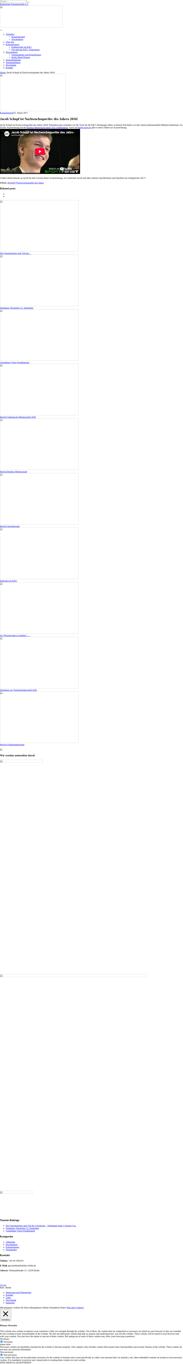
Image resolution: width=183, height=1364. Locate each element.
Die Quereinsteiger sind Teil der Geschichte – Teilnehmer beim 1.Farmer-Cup (41, 1226)
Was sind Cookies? (75, 1307)
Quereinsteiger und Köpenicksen (26, 55)
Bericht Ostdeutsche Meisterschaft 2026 (18, 417)
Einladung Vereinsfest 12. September (16, 308)
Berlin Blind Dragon (20, 57)
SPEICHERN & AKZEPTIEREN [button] (15, 1362)
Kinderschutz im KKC (21, 47)
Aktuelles (10, 34)
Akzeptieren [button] (54, 1307)
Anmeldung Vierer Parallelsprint (14, 362)
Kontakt (9, 67)
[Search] (28, 2)
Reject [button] (63, 1307)
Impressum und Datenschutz (18, 1292)
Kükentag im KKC (8, 581)
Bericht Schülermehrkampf (12, 744)
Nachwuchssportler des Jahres (30, 183)
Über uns (10, 42)
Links (8, 1297)
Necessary (8, 1342)
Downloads (11, 65)
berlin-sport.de (84, 127)
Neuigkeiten (11, 1250)
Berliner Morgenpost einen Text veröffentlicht (47, 127)
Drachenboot (17, 39)
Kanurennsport (18, 37)
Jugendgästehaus (13, 60)
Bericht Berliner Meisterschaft (13, 471)
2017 (14, 183)
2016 (9, 183)
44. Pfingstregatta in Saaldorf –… (15, 635)
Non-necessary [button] (6, 1352)
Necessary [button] (4, 1339)
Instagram (10, 1303)
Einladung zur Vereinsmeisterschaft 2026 (18, 690)
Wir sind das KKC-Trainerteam (25, 49)
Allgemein (10, 1242)
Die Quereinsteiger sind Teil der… (15, 253)
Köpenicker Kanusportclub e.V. (14, 4)
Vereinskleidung (13, 62)
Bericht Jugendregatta (10, 526)
